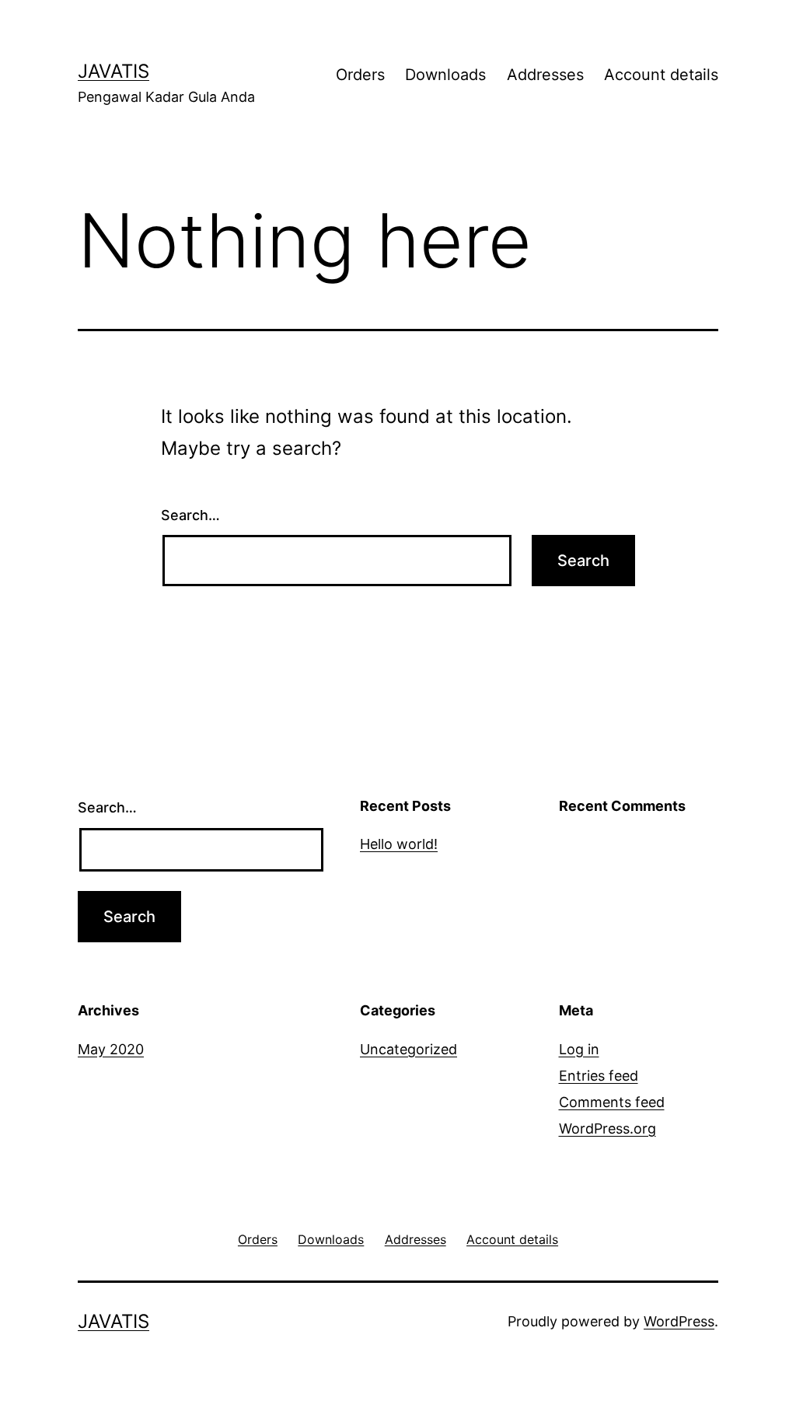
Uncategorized (408, 1049)
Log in (579, 1049)
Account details (661, 74)
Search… (190, 515)
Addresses (545, 74)
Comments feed (612, 1102)
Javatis (113, 71)
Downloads (445, 74)
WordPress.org (607, 1128)
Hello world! (399, 844)
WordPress (679, 1321)
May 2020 (111, 1049)
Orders (360, 74)
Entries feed (598, 1075)
